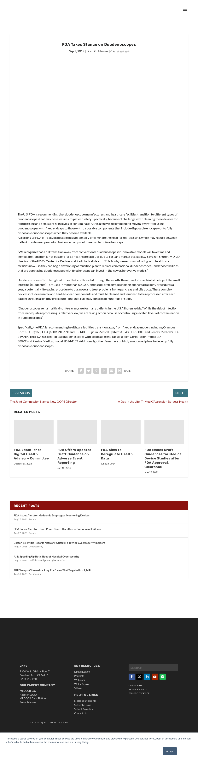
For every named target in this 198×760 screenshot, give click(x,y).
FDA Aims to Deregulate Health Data (117, 454)
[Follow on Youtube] (155, 677)
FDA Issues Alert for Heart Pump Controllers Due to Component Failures (57, 529)
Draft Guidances (97, 51)
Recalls (32, 519)
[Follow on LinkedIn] (147, 677)
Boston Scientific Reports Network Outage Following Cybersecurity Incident (59, 542)
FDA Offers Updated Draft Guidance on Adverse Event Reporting (74, 456)
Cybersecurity (36, 546)
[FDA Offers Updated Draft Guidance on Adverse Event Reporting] (77, 432)
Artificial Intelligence (39, 560)
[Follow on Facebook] (132, 677)
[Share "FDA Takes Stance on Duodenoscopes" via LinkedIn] (104, 371)
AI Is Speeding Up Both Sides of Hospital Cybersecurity (46, 556)
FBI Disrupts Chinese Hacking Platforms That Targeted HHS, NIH (52, 570)
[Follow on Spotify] (163, 677)
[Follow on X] (139, 677)
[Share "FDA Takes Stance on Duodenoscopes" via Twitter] (88, 371)
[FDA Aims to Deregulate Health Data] (121, 432)
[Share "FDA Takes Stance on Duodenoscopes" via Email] (112, 371)
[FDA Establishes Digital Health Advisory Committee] (33, 432)
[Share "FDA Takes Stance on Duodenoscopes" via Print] (119, 371)
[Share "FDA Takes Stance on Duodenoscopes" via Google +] (96, 371)
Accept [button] (169, 751)
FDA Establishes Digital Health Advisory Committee (31, 454)
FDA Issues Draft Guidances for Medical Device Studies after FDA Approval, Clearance (163, 458)
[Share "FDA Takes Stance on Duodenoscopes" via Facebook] (81, 371)
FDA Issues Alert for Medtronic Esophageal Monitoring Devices (52, 515)
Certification (35, 574)
